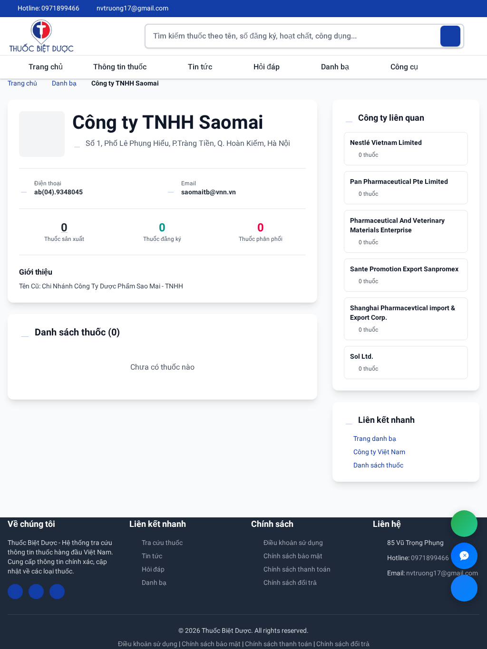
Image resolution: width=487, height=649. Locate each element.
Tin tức (201, 66)
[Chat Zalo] (464, 556)
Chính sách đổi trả (290, 582)
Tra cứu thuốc (162, 542)
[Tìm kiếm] (450, 36)
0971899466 (430, 558)
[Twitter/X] (475, 8)
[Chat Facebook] (464, 588)
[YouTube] (459, 8)
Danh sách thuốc (377, 465)
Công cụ (405, 66)
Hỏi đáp (267, 66)
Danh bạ (336, 66)
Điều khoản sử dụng (293, 542)
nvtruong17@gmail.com (442, 573)
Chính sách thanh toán (297, 569)
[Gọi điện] (464, 523)
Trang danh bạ (374, 438)
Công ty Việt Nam (378, 452)
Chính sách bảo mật (292, 556)
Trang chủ (46, 66)
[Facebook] (443, 8)
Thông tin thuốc (120, 66)
